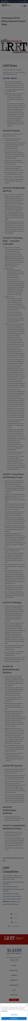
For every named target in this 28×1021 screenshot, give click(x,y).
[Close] (26, 1004)
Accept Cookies (14, 1018)
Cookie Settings (14, 1014)
